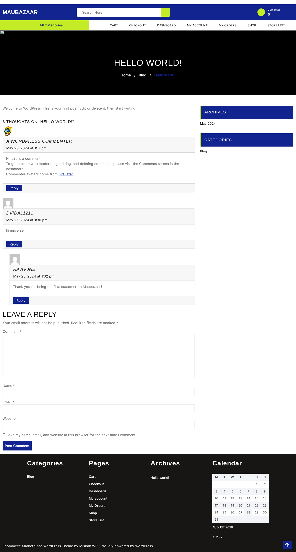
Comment (12, 331)
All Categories (51, 25)
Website (9, 418)
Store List (276, 25)
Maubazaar (20, 12)
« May (217, 536)
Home (125, 75)
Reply (14, 188)
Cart (114, 25)
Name (9, 385)
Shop (252, 25)
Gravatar (66, 174)
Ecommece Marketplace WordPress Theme (38, 546)
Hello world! (160, 478)
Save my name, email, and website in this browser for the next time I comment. (71, 435)
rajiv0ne (24, 269)
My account (197, 25)
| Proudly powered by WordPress (126, 546)
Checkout (137, 25)
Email (8, 402)
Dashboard (166, 25)
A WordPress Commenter (39, 141)
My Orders (227, 25)
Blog (142, 75)
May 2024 (208, 123)
